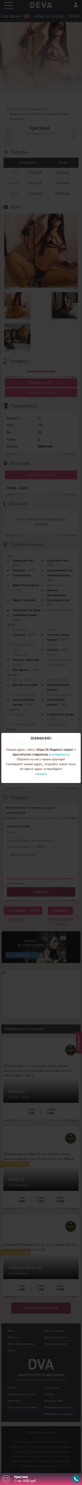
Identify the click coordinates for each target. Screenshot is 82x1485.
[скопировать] (59, 754)
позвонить (76, 1479)
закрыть (41, 774)
